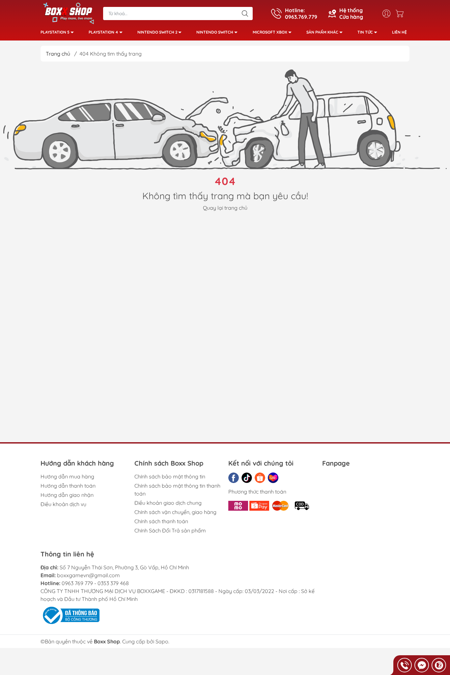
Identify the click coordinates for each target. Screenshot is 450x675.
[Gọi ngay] (404, 665)
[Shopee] (260, 477)
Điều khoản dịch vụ (63, 504)
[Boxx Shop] (69, 13)
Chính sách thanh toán (161, 521)
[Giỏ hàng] (401, 13)
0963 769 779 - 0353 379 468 (95, 583)
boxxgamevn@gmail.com (88, 575)
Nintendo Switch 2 (157, 32)
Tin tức (365, 32)
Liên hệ (399, 32)
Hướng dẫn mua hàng (67, 476)
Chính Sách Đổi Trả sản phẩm (170, 530)
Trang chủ (58, 53)
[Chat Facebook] (421, 665)
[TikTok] (246, 477)
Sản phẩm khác (322, 32)
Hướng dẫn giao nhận (67, 495)
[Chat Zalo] (439, 665)
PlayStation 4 (103, 32)
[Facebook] (233, 477)
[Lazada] (273, 477)
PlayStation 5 (55, 32)
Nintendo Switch (214, 32)
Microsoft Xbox (270, 32)
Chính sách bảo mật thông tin (169, 476)
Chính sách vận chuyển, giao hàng (175, 512)
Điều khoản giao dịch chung (168, 503)
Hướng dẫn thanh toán (68, 485)
